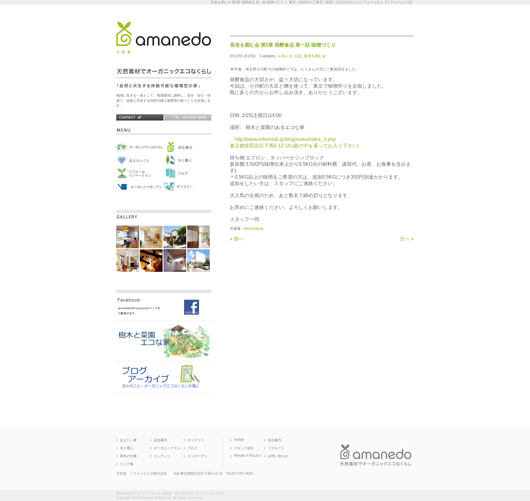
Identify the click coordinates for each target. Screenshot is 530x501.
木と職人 (126, 448)
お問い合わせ (278, 456)
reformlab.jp (253, 228)
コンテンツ (162, 456)
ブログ (192, 448)
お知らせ (285, 56)
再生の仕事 (128, 456)
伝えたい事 (128, 440)
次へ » (407, 238)
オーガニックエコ (167, 448)
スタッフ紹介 (244, 448)
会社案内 (160, 440)
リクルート (276, 448)
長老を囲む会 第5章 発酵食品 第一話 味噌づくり (283, 44)
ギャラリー (195, 440)
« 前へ (237, 238)
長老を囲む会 (315, 56)
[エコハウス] (164, 355)
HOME (239, 440)
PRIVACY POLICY (247, 455)
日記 (298, 56)
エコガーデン (197, 456)
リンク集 (126, 464)
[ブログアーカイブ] (163, 387)
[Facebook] (163, 315)
